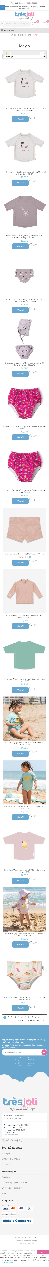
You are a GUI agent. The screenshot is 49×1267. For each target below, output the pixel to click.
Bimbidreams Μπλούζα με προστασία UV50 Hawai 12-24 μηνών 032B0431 (25, 109)
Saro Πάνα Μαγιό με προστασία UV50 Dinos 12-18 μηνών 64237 (24, 998)
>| (39, 1017)
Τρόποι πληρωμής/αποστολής (14, 1182)
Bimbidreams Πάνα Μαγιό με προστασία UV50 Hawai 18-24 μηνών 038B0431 (24, 300)
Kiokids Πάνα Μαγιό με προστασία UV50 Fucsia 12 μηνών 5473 (24, 427)
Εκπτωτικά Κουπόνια (11, 1159)
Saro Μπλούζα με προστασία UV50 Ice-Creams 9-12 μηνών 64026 (24, 935)
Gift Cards (5, 1205)
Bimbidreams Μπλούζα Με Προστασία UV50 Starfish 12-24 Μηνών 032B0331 (24, 237)
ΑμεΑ (4, 1193)
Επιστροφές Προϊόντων (12, 1188)
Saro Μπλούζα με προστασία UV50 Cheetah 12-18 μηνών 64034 (24, 680)
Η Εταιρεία (6, 1153)
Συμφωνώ (43, 1252)
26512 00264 (20, 3)
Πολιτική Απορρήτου (8, 1262)
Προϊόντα (6, 1177)
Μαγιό (35, 35)
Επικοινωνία (7, 1164)
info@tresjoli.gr (14, 1140)
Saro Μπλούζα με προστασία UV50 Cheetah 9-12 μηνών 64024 (24, 807)
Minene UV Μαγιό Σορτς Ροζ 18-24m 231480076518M (24, 554)
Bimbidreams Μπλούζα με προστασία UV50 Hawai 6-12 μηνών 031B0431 (25, 173)
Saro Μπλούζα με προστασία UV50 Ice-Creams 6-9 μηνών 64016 (24, 871)
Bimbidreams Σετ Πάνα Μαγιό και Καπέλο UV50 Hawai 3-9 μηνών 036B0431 (24, 364)
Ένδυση (21, 35)
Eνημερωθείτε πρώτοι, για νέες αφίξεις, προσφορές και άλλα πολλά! (24, 1046)
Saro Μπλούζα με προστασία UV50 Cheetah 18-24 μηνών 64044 (24, 744)
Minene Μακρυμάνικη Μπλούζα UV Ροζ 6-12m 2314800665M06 (24, 616)
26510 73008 (32, 3)
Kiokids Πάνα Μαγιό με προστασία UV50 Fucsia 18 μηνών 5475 (24, 491)
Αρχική (13, 35)
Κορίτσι (28, 35)
